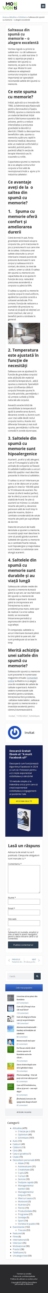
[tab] (24, 987)
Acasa (5, 17)
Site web (12, 919)
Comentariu (15, 864)
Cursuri (21, 1176)
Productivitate (25, 1211)
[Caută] (37, 976)
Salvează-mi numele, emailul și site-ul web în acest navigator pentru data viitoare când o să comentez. (23, 935)
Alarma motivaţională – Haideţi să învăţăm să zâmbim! (27, 1030)
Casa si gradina (20, 1153)
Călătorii (17, 1147)
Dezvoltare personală (23, 1160)
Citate (16, 1156)
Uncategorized (20, 1255)
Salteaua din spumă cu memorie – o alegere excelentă (23, 36)
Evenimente (18, 1227)
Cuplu (21, 1172)
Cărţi (15, 1150)
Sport (21, 1220)
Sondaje (22, 1217)
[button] (43, 6)
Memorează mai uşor (26, 1040)
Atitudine (12, 17)
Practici (16, 1249)
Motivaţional (19, 1246)
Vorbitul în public (26, 1223)
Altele (21, 1163)
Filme (15, 1236)
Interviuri (17, 1242)
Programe (23, 1214)
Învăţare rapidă (25, 1182)
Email (11, 908)
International (19, 1239)
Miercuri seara (25, 1198)
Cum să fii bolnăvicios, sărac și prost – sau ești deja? (27, 1088)
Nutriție (22, 1204)
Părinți (21, 1207)
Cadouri (17, 1144)
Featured (17, 1233)
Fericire (21, 1179)
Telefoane (18, 1252)
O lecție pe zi (24, 1131)
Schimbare (22, 17)
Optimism (23, 1134)
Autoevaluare (24, 1166)
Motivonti (23, 1201)
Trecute (22, 1230)
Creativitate (24, 1169)
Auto (15, 1140)
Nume (12, 898)
